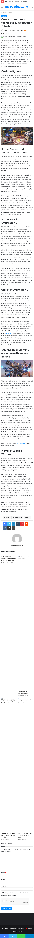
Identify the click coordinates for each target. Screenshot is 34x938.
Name (3, 872)
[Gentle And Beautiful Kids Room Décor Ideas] (25, 765)
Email (3, 879)
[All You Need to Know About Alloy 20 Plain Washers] (8, 765)
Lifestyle (9, 12)
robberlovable (7, 30)
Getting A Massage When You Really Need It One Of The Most (8, 558)
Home (4, 12)
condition (9, 333)
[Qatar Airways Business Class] (25, 623)
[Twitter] (9, 524)
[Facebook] (5, 524)
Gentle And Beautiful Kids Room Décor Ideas (25, 835)
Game (7, 517)
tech (27, 517)
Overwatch (18, 517)
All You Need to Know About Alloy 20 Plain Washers (8, 835)
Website (3, 886)
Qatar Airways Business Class (23, 692)
